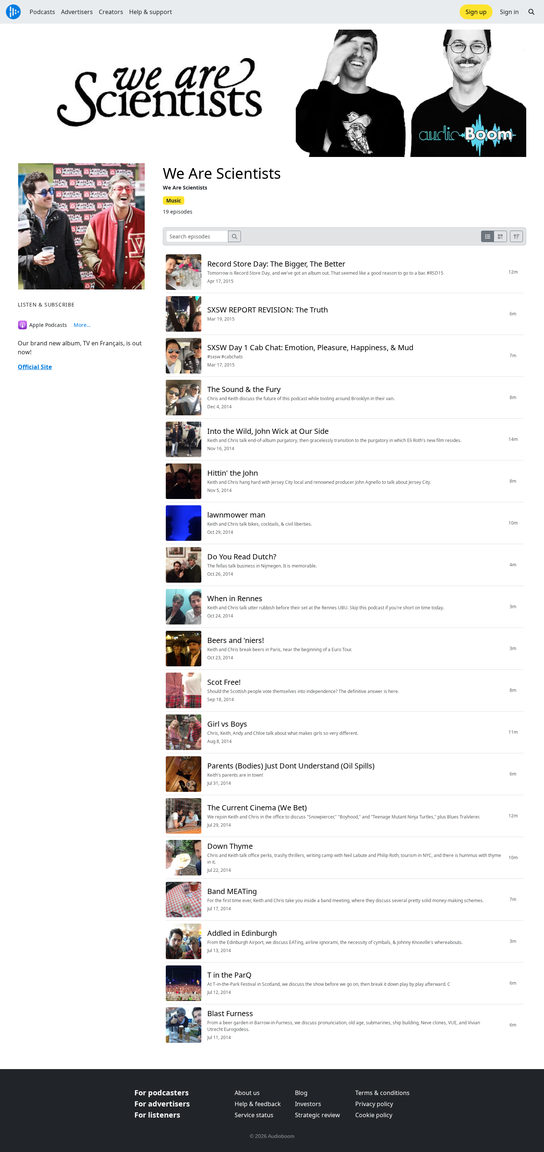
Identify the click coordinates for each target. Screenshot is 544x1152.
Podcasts (42, 12)
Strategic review (317, 1115)
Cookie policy (373, 1115)
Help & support (150, 12)
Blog (301, 1093)
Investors (308, 1104)
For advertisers (162, 1104)
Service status (254, 1115)
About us (247, 1093)
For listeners (157, 1115)
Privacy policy (374, 1104)
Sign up (476, 12)
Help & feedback (258, 1104)
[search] (234, 236)
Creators (111, 12)
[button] (531, 11)
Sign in (509, 12)
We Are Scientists (222, 173)
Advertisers (77, 12)
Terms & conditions (382, 1093)
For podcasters (161, 1093)
